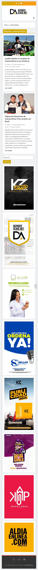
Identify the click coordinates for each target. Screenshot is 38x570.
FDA (13, 112)
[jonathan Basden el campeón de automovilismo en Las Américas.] (19, 45)
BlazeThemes (29, 565)
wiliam (8, 64)
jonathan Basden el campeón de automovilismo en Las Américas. (17, 59)
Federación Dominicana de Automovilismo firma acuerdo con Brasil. (18, 119)
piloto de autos (9, 54)
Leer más (7, 88)
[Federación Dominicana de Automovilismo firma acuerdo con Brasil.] (19, 103)
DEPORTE (7, 112)
